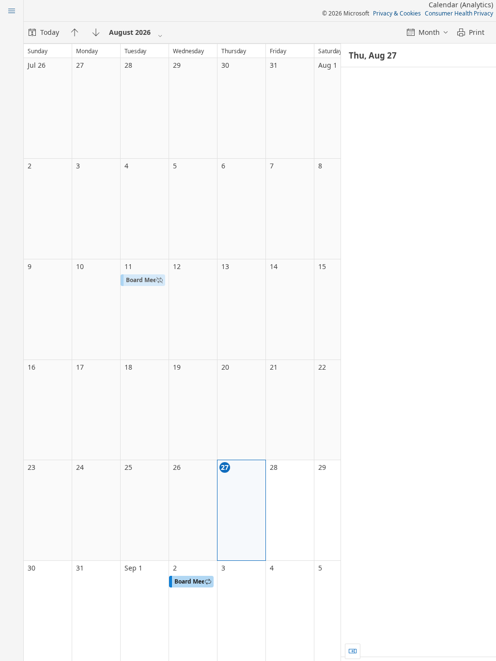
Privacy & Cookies (397, 13)
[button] (143, 280)
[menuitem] (44, 32)
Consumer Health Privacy (459, 13)
